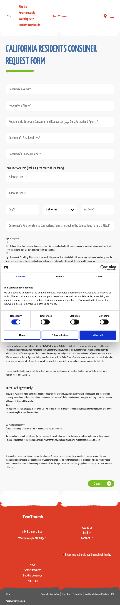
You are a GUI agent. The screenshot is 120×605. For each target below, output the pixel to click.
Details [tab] (60, 276)
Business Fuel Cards (29, 25)
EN (7, 16)
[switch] (45, 321)
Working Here (26, 19)
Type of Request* (12, 239)
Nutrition (33, 581)
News (33, 565)
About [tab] (99, 276)
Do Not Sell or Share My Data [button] (50, 594)
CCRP (112, 594)
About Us (87, 527)
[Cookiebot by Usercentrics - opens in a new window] (102, 267)
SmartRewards (27, 13)
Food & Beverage (32, 575)
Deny (22, 335)
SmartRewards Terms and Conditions (97, 594)
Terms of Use (77, 594)
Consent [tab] (20, 276)
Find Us (23, 7)
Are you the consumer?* (15, 425)
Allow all (98, 335)
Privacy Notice (66, 594)
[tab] (55, 57)
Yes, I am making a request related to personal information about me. (35, 429)
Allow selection (60, 335)
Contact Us (87, 538)
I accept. (11, 467)
